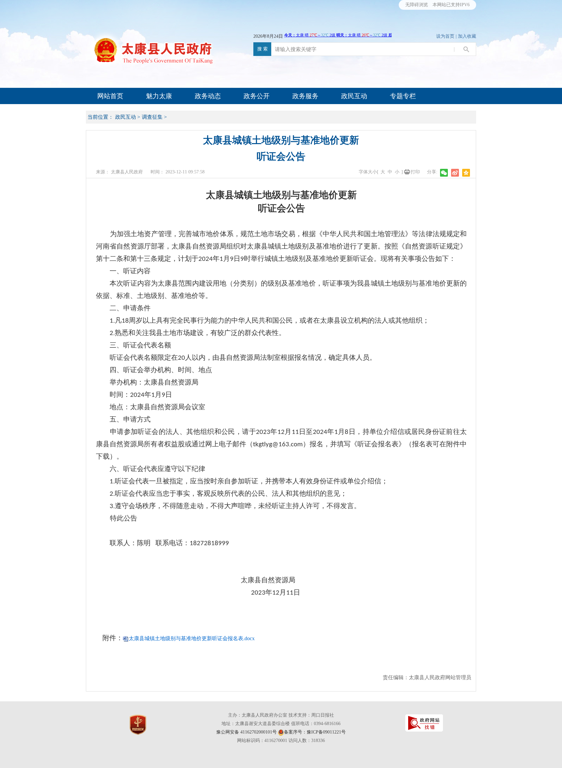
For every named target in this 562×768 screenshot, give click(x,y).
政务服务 (305, 96)
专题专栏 (403, 96)
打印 (415, 171)
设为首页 (445, 36)
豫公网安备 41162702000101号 (246, 732)
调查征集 (152, 117)
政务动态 (208, 96)
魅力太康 (159, 96)
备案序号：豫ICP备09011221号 (315, 732)
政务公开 (257, 96)
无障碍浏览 (416, 4)
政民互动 (354, 96)
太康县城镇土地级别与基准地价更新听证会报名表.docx (192, 638)
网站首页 (110, 96)
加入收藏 (467, 36)
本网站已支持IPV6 (451, 4)
